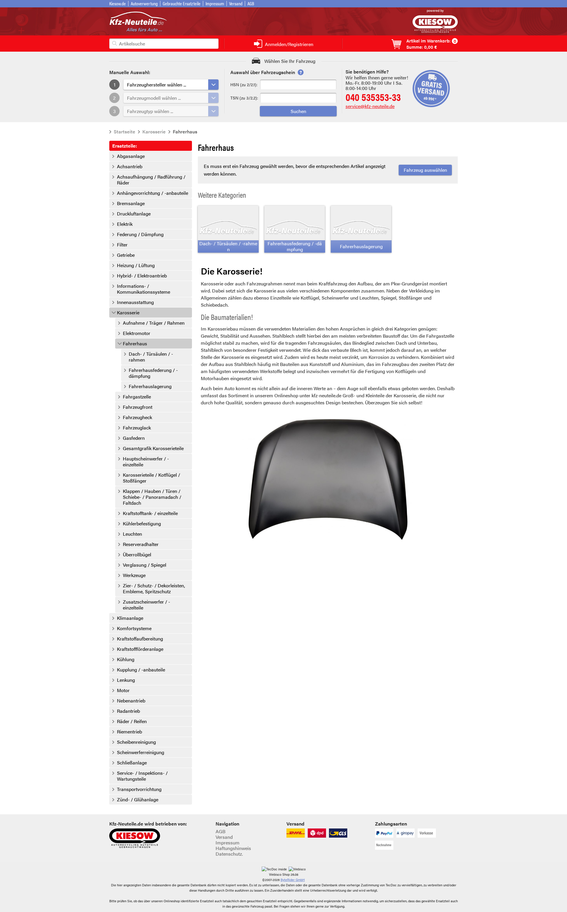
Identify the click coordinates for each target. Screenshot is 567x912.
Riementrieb (129, 732)
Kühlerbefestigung (142, 524)
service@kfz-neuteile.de (370, 106)
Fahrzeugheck (137, 417)
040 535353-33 (373, 97)
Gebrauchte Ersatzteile (182, 3)
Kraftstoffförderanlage (140, 649)
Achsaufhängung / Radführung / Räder (151, 180)
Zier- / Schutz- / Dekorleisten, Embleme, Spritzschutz (154, 588)
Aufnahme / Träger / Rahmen (154, 323)
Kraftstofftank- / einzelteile (150, 513)
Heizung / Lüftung (136, 265)
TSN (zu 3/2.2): (244, 98)
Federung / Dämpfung (140, 234)
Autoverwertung (144, 3)
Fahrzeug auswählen (425, 169)
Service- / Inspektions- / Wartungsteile (142, 776)
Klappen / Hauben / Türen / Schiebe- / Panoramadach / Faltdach (152, 497)
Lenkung (126, 680)
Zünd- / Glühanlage (137, 800)
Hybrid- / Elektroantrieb (142, 276)
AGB (250, 3)
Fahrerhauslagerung (150, 386)
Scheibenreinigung (136, 742)
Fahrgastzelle (137, 397)
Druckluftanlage (134, 214)
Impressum (215, 3)
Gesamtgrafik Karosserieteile (153, 448)
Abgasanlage (131, 156)
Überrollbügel (137, 555)
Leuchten (132, 534)
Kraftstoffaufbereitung (140, 639)
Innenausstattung (135, 302)
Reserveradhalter (141, 544)
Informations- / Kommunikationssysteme (143, 289)
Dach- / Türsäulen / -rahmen (151, 357)
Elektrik (125, 224)
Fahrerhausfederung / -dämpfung (153, 373)
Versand (235, 3)
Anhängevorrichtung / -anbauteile (152, 193)
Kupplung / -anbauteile (141, 670)
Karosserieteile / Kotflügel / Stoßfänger (151, 478)
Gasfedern (134, 438)
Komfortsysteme (134, 628)
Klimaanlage (130, 618)
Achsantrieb (129, 166)
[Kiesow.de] (435, 30)
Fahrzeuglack (137, 428)
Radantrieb (128, 711)
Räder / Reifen (132, 721)
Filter (122, 245)
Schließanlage (132, 763)
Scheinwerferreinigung (140, 752)
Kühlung (125, 659)
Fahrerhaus (135, 344)
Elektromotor (136, 333)
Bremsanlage (131, 203)
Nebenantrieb (131, 701)
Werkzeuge (134, 575)
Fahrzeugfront (137, 407)
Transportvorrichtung (139, 789)
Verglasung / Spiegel (144, 565)
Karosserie (154, 131)
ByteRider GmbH (293, 879)
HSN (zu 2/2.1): (244, 84)
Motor (123, 690)
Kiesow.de (117, 3)
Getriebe (126, 255)
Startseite (124, 131)
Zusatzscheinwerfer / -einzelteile (146, 605)
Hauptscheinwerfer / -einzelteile (146, 462)
